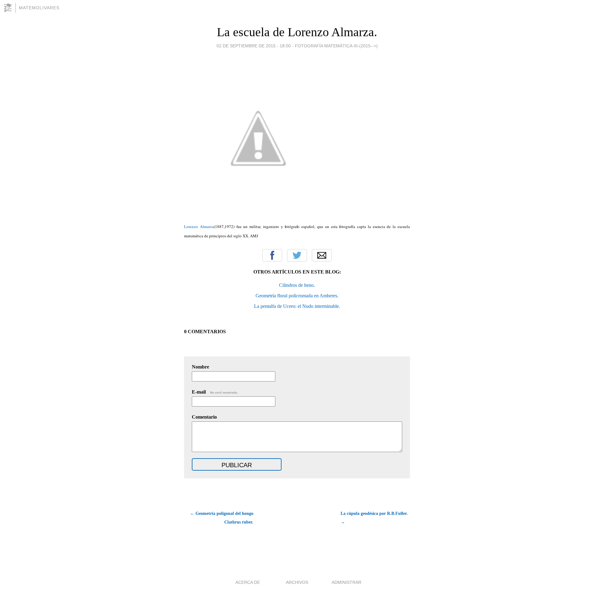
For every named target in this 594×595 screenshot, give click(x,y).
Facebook (272, 255)
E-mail (215, 392)
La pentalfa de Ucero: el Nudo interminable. (297, 306)
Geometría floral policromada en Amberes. (297, 295)
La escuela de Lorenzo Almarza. (297, 32)
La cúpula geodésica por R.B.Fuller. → (374, 517)
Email (322, 255)
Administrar (346, 582)
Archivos (297, 582)
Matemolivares (39, 7)
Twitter (297, 255)
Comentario (204, 417)
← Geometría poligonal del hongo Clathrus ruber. (221, 517)
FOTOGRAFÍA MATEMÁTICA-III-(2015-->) (336, 45)
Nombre (200, 366)
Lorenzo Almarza (199, 226)
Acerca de (247, 582)
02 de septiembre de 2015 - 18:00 (254, 45)
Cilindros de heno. (297, 285)
